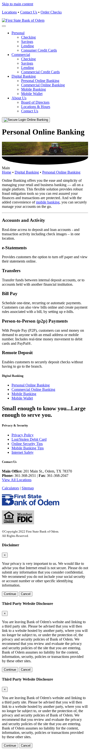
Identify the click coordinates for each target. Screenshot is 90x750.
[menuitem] (50, 42)
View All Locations (16, 480)
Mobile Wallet (31, 94)
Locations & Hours (35, 107)
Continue (10, 594)
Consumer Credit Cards (39, 50)
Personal (18, 33)
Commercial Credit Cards (40, 72)
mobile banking (48, 202)
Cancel (25, 594)
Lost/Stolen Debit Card (29, 439)
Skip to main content (17, 4)
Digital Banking (24, 76)
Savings (27, 42)
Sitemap (28, 488)
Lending (27, 46)
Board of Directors (35, 102)
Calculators (10, 488)
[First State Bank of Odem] (23, 20)
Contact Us (28, 12)
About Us (19, 98)
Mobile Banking (33, 89)
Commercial (21, 55)
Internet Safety (23, 452)
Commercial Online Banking (43, 85)
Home (6, 172)
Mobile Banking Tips (28, 448)
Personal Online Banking (40, 81)
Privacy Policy (23, 435)
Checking (28, 37)
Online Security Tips (27, 444)
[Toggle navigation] (4, 26)
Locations (9, 12)
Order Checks (51, 12)
